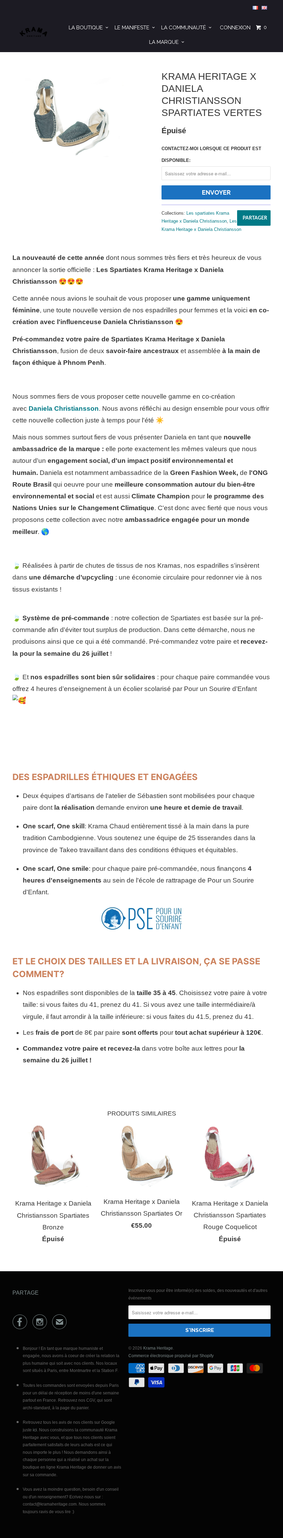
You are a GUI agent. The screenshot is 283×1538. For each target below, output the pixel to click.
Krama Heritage (158, 1348)
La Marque (165, 42)
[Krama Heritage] (33, 33)
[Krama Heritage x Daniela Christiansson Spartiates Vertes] (67, 113)
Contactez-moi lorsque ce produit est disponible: (211, 154)
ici (35, 1430)
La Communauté (185, 28)
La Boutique (87, 28)
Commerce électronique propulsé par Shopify (171, 1355)
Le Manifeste (133, 28)
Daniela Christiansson (64, 408)
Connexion (235, 28)
